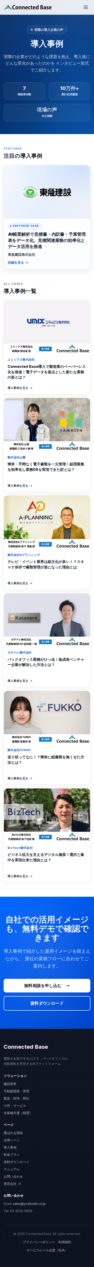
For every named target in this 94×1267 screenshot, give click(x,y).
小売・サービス (15, 1105)
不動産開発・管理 (16, 1091)
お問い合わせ (13, 1176)
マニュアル (12, 1169)
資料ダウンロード (46, 1003)
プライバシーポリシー (39, 1242)
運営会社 (10, 1184)
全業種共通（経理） (18, 1113)
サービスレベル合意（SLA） (47, 1250)
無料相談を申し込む (43, 985)
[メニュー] (85, 7)
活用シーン (12, 1140)
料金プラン (12, 1155)
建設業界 (10, 1084)
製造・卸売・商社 (16, 1098)
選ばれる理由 (13, 1133)
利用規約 (64, 1242)
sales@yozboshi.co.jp (29, 1204)
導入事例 (10, 1147)
